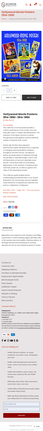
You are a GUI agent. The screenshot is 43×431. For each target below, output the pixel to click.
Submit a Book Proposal (11, 290)
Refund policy (7, 300)
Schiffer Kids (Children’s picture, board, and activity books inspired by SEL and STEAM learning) (22, 374)
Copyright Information (26, 430)
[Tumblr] (14, 341)
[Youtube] (11, 341)
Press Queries (7, 283)
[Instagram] (8, 341)
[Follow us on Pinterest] (16, 207)
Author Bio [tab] (7, 228)
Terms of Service (8, 297)
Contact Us (6, 263)
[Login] (30, 4)
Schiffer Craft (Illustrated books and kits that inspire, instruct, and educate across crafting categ (22, 364)
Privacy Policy (13, 430)
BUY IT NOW (31, 97)
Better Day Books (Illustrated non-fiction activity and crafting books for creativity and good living (23, 397)
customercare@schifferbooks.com (29, 328)
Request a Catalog (9, 293)
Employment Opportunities (12, 276)
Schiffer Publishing (27, 426)
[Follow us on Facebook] (9, 207)
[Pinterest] (17, 341)
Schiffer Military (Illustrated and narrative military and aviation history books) (23, 390)
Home (4, 19)
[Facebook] (2, 341)
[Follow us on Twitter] (12, 207)
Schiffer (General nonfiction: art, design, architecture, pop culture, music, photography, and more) (23, 355)
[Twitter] (5, 341)
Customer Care (8, 266)
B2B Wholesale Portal (10, 280)
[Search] (26, 4)
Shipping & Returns (9, 269)
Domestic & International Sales (14, 273)
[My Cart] (35, 4)
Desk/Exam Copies (9, 287)
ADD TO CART (11, 97)
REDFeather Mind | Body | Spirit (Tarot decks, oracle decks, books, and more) (23, 383)
